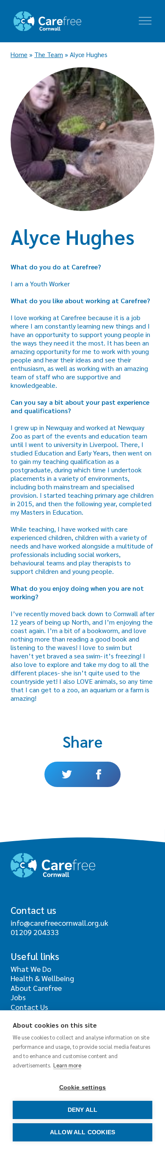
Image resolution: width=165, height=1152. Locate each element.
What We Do (31, 969)
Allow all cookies (82, 1132)
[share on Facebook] (101, 774)
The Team (48, 54)
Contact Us (29, 1007)
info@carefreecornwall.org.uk (59, 922)
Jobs (18, 997)
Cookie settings (82, 1087)
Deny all (83, 1110)
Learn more (67, 1065)
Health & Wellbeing (42, 978)
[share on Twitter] (63, 774)
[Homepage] (47, 21)
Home (19, 54)
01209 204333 (35, 932)
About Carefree (36, 988)
